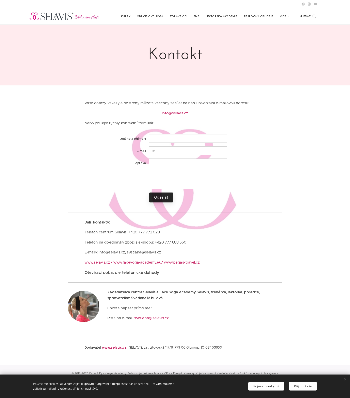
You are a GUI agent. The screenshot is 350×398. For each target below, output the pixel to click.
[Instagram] (309, 4)
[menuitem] (127, 16)
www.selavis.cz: (114, 347)
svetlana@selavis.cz (151, 318)
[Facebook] (303, 4)
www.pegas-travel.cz (182, 262)
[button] (308, 16)
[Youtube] (315, 4)
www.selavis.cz (97, 262)
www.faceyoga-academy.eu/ (138, 262)
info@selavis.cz (175, 113)
